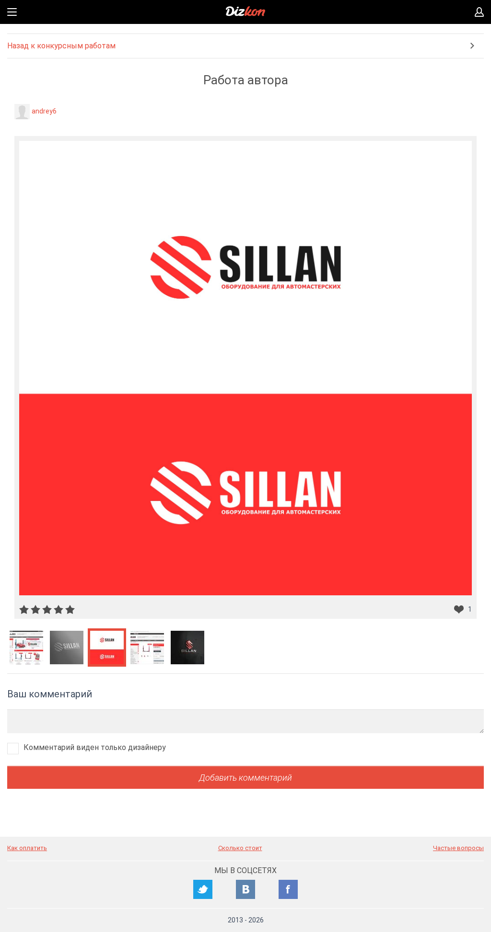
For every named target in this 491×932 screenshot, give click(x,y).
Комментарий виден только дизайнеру (94, 747)
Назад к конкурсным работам (61, 45)
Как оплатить (27, 848)
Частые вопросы (458, 848)
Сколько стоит (240, 848)
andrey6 (44, 111)
